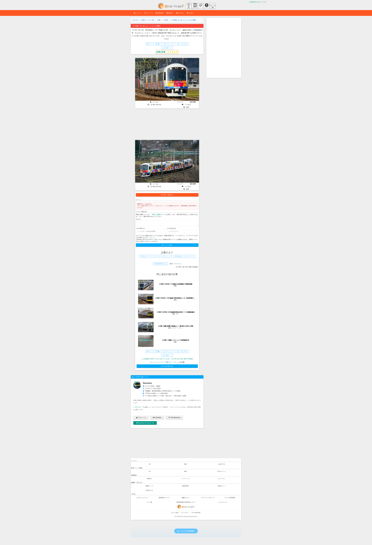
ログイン (152, 237)
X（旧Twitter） (137, 407)
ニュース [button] (138, 13)
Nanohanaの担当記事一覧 (146, 423)
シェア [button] (161, 44)
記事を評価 (161, 52)
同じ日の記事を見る (167, 366)
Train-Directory (175, 417)
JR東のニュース (170, 362)
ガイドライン (221, 478)
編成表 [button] (170, 13)
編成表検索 (185, 486)
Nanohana (177, 263)
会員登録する (253, 2)
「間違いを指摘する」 (157, 214)
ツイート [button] (151, 44)
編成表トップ (149, 486)
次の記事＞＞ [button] (167, 48)
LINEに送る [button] (183, 44)
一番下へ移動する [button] (167, 195)
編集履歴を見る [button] (161, 264)
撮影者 (192, 102)
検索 (185, 464)
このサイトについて (142, 497)
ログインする (262, 2)
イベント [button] (149, 13)
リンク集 (149, 502)
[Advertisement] (167, 123)
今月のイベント (221, 471)
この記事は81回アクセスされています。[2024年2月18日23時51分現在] (167, 359)
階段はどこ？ (221, 486)
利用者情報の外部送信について (186, 502)
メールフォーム (222, 502)
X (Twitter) (157, 417)
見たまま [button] (180, 13)
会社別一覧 (221, 464)
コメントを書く (168, 245)
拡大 (187, 107)
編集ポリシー (186, 497)
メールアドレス (171, 228)
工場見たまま (149, 490)
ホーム (152, 362)
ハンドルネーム (140, 228)
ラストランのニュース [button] (163, 256)
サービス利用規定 (229, 497)
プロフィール (141, 417)
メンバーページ (185, 478)
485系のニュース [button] (146, 256)
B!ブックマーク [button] (172, 44)
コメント (138, 219)
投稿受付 (149, 478)
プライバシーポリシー (208, 497)
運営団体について (164, 497)
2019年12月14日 (155, 105)
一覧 (149, 464)
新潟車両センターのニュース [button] (184, 256)
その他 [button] (190, 13)
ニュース (159, 362)
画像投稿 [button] (160, 13)
